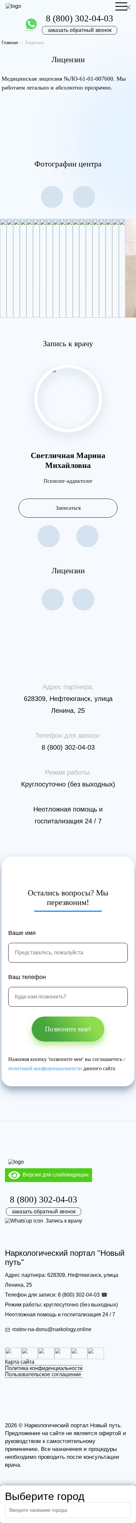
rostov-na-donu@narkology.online (51, 1329)
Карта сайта (19, 1362)
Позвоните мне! (68, 1029)
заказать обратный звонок (80, 30)
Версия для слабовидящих (54, 1174)
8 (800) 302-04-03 (79, 18)
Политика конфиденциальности (44, 1368)
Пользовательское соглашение (43, 1374)
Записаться (68, 508)
